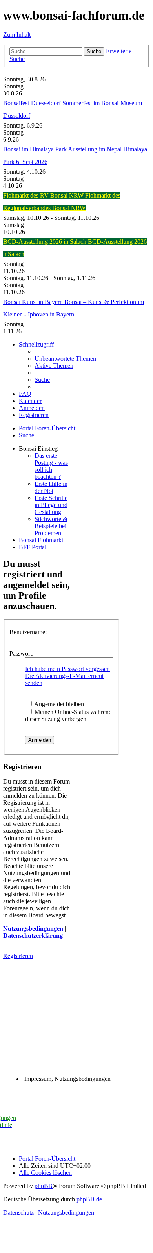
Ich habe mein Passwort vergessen (67, 668)
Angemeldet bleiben (58, 704)
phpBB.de (89, 1199)
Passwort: (21, 653)
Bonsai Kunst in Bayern (33, 301)
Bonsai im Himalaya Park (35, 149)
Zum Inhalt (17, 34)
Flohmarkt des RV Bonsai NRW (44, 195)
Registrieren (18, 956)
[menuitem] (65, 358)
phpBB (44, 1186)
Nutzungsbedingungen (33, 928)
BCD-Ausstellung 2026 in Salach (45, 241)
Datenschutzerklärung (33, 935)
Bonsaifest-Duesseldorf (32, 103)
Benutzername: (28, 632)
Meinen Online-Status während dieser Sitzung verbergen (68, 715)
